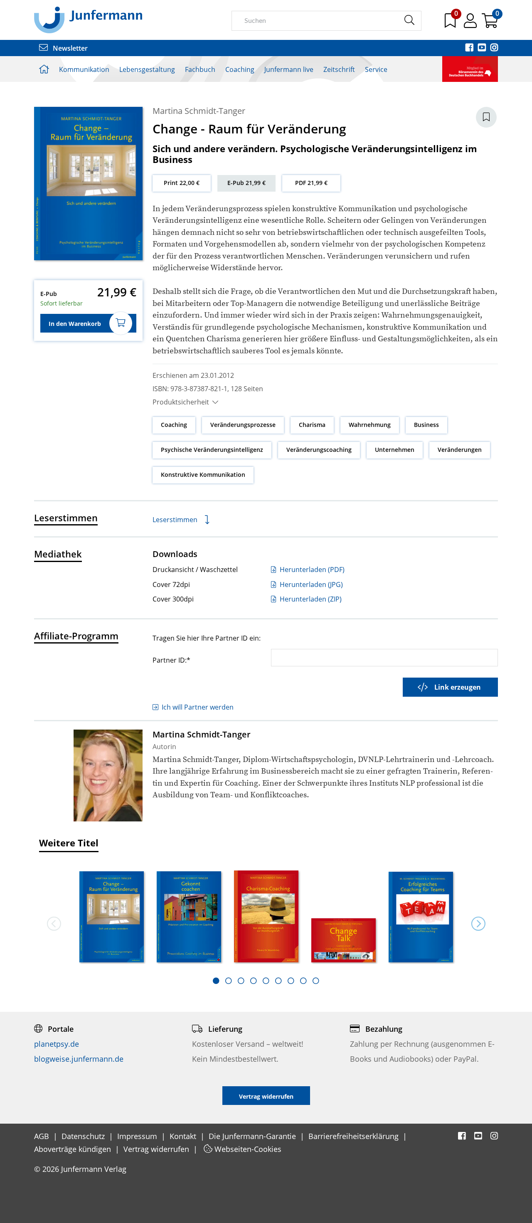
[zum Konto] (471, 23)
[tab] (216, 980)
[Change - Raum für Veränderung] (111, 917)
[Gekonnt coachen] (189, 917)
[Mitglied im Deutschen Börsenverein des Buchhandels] (470, 68)
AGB (42, 1136)
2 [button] (228, 980)
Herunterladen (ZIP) (310, 599)
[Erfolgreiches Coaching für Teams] (421, 918)
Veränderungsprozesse (243, 425)
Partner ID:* (171, 660)
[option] (111, 914)
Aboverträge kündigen (73, 1149)
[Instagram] (494, 48)
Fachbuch (200, 69)
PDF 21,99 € (311, 183)
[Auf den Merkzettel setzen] (486, 117)
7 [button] (291, 980)
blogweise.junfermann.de (78, 1059)
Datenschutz (84, 1136)
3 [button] (241, 980)
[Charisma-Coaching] (266, 917)
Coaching (239, 69)
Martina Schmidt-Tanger (199, 110)
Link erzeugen (457, 687)
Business (426, 425)
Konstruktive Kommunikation (203, 474)
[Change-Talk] (343, 941)
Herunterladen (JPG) (310, 584)
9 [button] (316, 980)
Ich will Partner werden (198, 707)
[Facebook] (470, 48)
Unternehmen (394, 450)
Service (376, 69)
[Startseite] (88, 19)
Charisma (312, 425)
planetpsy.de (56, 1044)
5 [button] (266, 980)
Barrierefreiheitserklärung (354, 1136)
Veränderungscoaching (319, 450)
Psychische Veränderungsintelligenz (212, 450)
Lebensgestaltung (147, 69)
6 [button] (278, 980)
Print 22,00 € (182, 183)
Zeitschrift (339, 69)
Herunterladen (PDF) (311, 569)
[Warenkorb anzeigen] (490, 23)
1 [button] (216, 980)
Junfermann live (288, 69)
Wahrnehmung (370, 425)
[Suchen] (409, 20)
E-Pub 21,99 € (246, 183)
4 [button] (253, 980)
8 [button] (303, 980)
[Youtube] (482, 48)
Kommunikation (84, 69)
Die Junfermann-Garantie (253, 1136)
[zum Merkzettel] (451, 23)
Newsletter (69, 48)
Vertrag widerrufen (157, 1149)
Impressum (138, 1136)
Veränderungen (460, 450)
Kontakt (184, 1136)
